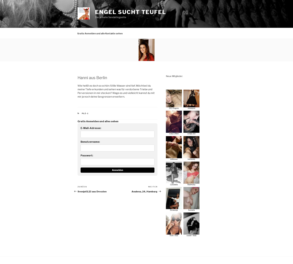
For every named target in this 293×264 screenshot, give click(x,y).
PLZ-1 (85, 113)
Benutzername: (90, 141)
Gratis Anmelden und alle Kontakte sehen (100, 33)
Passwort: (87, 155)
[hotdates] (183, 235)
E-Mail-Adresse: (91, 128)
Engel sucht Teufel (130, 12)
